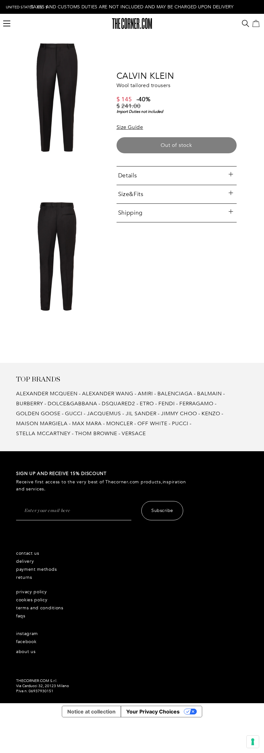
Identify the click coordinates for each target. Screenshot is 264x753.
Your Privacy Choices (153, 711)
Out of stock (176, 145)
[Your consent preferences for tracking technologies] (253, 742)
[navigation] (27, 7)
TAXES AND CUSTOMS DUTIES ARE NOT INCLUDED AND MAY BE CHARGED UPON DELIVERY (132, 7)
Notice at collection (91, 711)
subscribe (162, 510)
